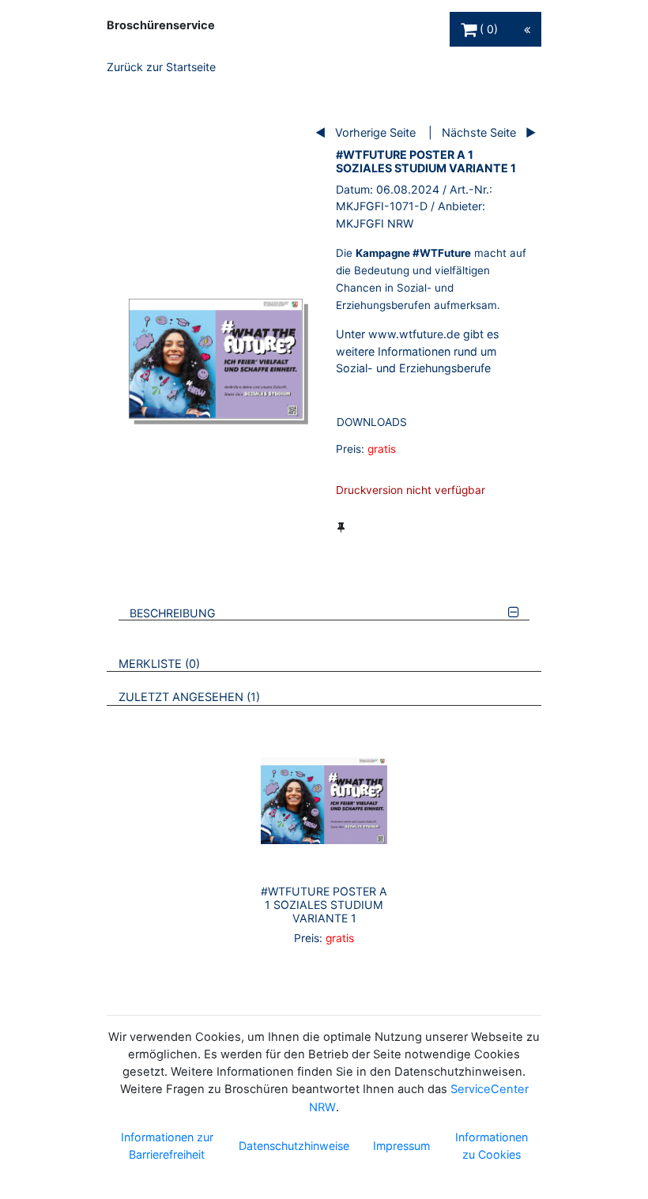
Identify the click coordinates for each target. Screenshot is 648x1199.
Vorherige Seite (375, 132)
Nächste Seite (479, 132)
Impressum (401, 1145)
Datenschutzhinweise (294, 1145)
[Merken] (341, 527)
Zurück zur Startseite (161, 67)
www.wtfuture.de (414, 334)
